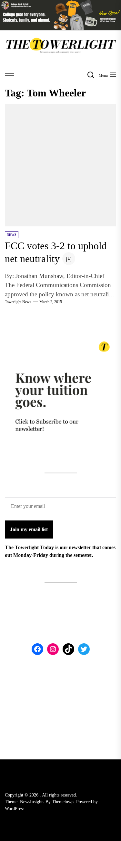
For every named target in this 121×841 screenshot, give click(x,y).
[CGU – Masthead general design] (60, 3)
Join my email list (29, 529)
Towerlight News (18, 302)
